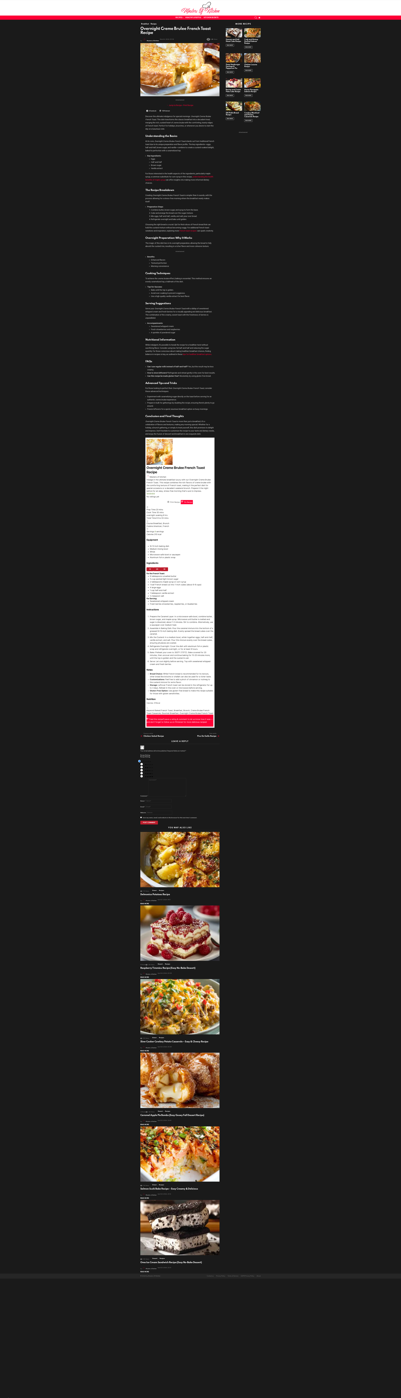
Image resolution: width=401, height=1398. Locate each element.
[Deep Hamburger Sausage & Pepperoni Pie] (234, 57)
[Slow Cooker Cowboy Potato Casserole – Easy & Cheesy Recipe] (180, 1006)
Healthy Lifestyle (193, 17)
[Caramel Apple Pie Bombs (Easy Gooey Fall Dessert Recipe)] (180, 1080)
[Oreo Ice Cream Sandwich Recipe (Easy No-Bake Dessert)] (180, 1227)
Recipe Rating (145, 755)
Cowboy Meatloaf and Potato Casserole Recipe (251, 115)
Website (143, 812)
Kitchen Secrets (211, 17)
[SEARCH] (256, 18)
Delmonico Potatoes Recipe (155, 894)
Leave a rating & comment (175, 719)
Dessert (160, 964)
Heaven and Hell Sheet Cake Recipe (233, 40)
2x (157, 569)
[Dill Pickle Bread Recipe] (234, 106)
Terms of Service (233, 1276)
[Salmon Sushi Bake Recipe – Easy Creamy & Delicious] (180, 1154)
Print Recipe (188, 105)
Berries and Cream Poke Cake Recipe (233, 90)
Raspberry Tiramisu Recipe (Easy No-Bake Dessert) (167, 968)
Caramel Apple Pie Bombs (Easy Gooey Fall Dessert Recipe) (172, 1115)
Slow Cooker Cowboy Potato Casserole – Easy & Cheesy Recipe (174, 1042)
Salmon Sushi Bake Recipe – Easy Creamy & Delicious (169, 1189)
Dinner (154, 890)
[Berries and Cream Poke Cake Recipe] (234, 82)
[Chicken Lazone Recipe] (252, 57)
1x (150, 569)
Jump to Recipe (175, 105)
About (259, 1276)
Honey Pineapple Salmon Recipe (251, 90)
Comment (144, 796)
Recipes (178, 17)
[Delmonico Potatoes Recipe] (180, 859)
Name (142, 801)
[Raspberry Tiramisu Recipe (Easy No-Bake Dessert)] (180, 933)
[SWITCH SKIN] (259, 18)
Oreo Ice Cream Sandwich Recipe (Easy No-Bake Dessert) (171, 1262)
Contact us (210, 1276)
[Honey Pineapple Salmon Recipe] (252, 82)
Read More (144, 903)
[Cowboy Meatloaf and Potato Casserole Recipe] (252, 106)
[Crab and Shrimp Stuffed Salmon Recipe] (252, 32)
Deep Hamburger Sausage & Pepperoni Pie (233, 66)
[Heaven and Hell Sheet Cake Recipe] (234, 32)
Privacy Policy (220, 1276)
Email (142, 807)
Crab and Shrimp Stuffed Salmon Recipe (251, 41)
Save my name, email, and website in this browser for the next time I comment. (170, 817)
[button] (147, 494)
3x (164, 569)
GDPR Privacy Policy (247, 1276)
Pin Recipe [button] (188, 502)
